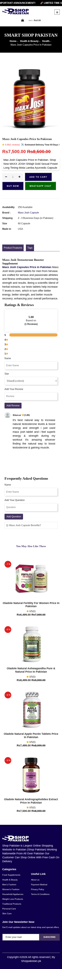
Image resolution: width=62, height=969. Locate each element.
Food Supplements (11, 875)
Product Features (13, 247)
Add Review (13, 405)
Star (7, 373)
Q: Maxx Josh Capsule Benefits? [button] (23, 525)
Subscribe (49, 937)
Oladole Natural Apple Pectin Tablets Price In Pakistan (31, 735)
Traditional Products (11, 904)
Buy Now (13, 186)
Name (8, 358)
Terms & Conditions (40, 894)
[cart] (22, 20)
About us (35, 879)
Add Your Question (15, 500)
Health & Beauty (29, 41)
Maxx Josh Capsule (28, 212)
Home (13, 41)
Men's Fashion (9, 884)
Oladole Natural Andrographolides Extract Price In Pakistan (31, 801)
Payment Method (39, 884)
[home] (15, 11)
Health (46, 41)
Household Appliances (12, 894)
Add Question (13, 516)
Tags (30, 247)
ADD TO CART (38, 177)
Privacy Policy (37, 889)
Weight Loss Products (12, 899)
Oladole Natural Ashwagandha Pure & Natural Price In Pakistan (31, 670)
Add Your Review (14, 389)
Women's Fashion (10, 889)
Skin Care (7, 913)
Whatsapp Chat (40, 186)
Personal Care (9, 908)
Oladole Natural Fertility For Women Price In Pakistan (31, 605)
